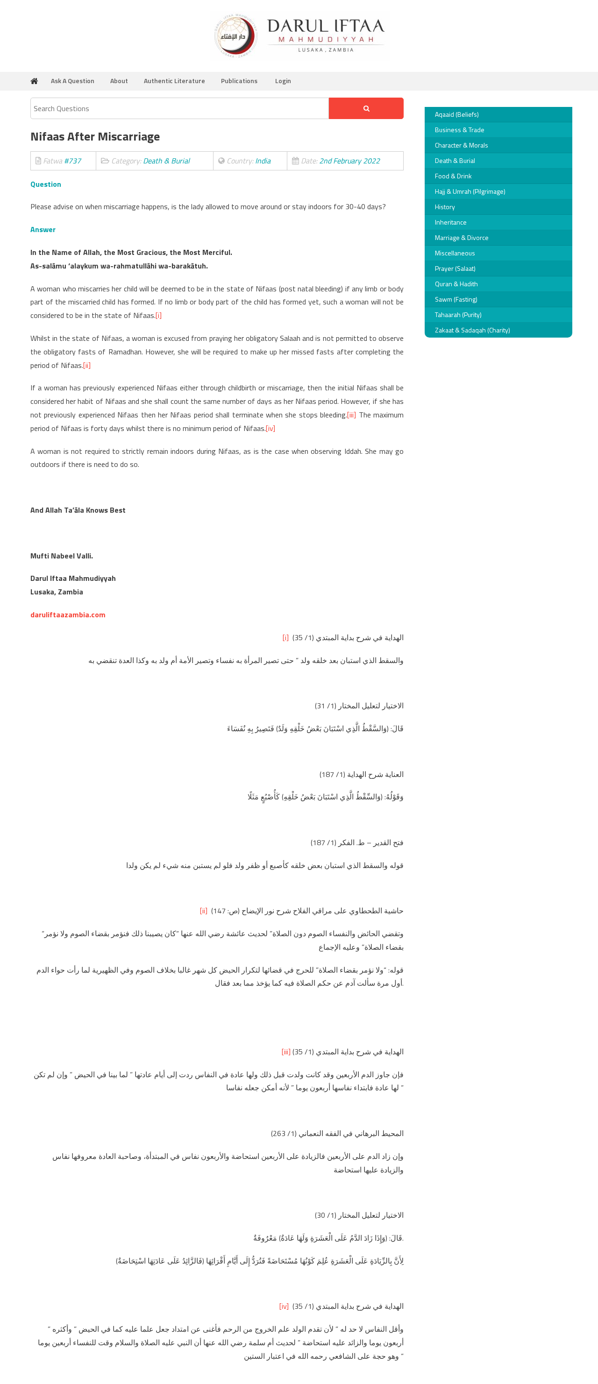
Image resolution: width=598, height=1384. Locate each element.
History (445, 207)
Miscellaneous (455, 253)
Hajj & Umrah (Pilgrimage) (470, 191)
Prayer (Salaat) (455, 268)
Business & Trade (459, 129)
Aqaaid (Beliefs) (457, 114)
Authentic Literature (174, 80)
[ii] (87, 365)
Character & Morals (461, 145)
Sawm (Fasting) (456, 299)
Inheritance (451, 222)
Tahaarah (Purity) (458, 314)
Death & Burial (455, 160)
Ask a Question (72, 80)
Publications (239, 80)
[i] (159, 315)
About (119, 80)
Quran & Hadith (456, 284)
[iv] (270, 428)
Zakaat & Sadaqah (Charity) (472, 330)
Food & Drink (453, 176)
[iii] (351, 414)
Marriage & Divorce (462, 237)
